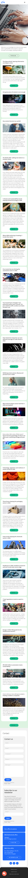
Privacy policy (14, 869)
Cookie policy (14, 871)
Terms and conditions (14, 874)
